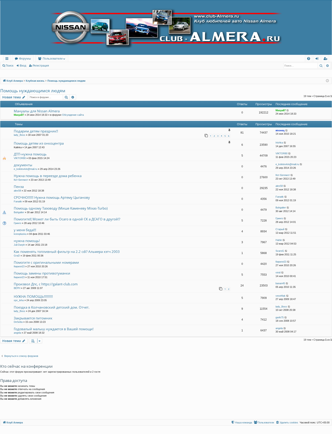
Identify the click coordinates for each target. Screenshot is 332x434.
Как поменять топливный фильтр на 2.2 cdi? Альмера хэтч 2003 (67, 251)
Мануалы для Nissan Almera (37, 111)
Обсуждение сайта (73, 114)
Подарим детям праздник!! (36, 131)
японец (280, 130)
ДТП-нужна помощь (30, 154)
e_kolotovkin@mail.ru (25, 169)
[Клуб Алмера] (166, 28)
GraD (17, 255)
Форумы (25, 58)
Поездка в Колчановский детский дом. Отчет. (51, 307)
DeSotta (18, 322)
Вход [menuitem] (317, 59)
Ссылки (7, 59)
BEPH (17, 288)
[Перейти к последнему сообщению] (287, 110)
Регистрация (41, 65)
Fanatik (18, 201)
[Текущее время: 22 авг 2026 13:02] (327, 80)
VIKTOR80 (20, 158)
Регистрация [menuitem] (326, 59)
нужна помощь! (27, 240)
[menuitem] (308, 58)
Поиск (9, 65)
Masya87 (19, 114)
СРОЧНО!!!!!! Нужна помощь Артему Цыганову (52, 197)
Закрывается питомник (33, 318)
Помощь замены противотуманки (42, 273)
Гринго (17, 223)
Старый (280, 229)
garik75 (280, 317)
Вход (23, 65)
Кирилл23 (19, 266)
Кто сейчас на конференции (26, 366)
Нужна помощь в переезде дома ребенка (48, 175)
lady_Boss (19, 135)
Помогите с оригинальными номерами (46, 262)
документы (23, 165)
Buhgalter (19, 212)
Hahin (279, 240)
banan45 (280, 283)
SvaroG (280, 250)
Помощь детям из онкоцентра (39, 143)
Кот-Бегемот (21, 179)
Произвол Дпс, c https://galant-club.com (46, 284)
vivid (278, 272)
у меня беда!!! (25, 230)
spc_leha (19, 300)
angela (17, 332)
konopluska (20, 234)
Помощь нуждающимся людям (32, 91)
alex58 (17, 190)
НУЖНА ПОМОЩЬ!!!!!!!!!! (33, 296)
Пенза (19, 186)
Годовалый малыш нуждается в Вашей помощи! (54, 329)
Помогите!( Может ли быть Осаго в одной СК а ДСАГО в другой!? (67, 219)
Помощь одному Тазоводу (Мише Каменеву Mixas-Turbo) (61, 208)
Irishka (279, 142)
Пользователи (53, 58)
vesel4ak (280, 295)
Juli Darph (19, 244)
